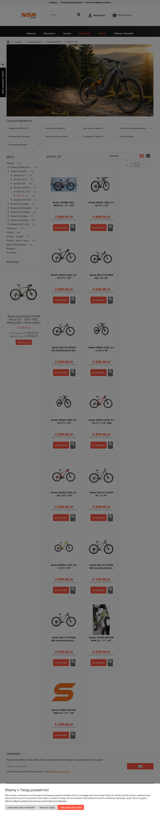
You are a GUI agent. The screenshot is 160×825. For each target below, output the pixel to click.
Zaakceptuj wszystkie (71, 807)
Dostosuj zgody (47, 807)
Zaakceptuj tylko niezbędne (21, 807)
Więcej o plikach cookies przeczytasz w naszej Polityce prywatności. (36, 800)
